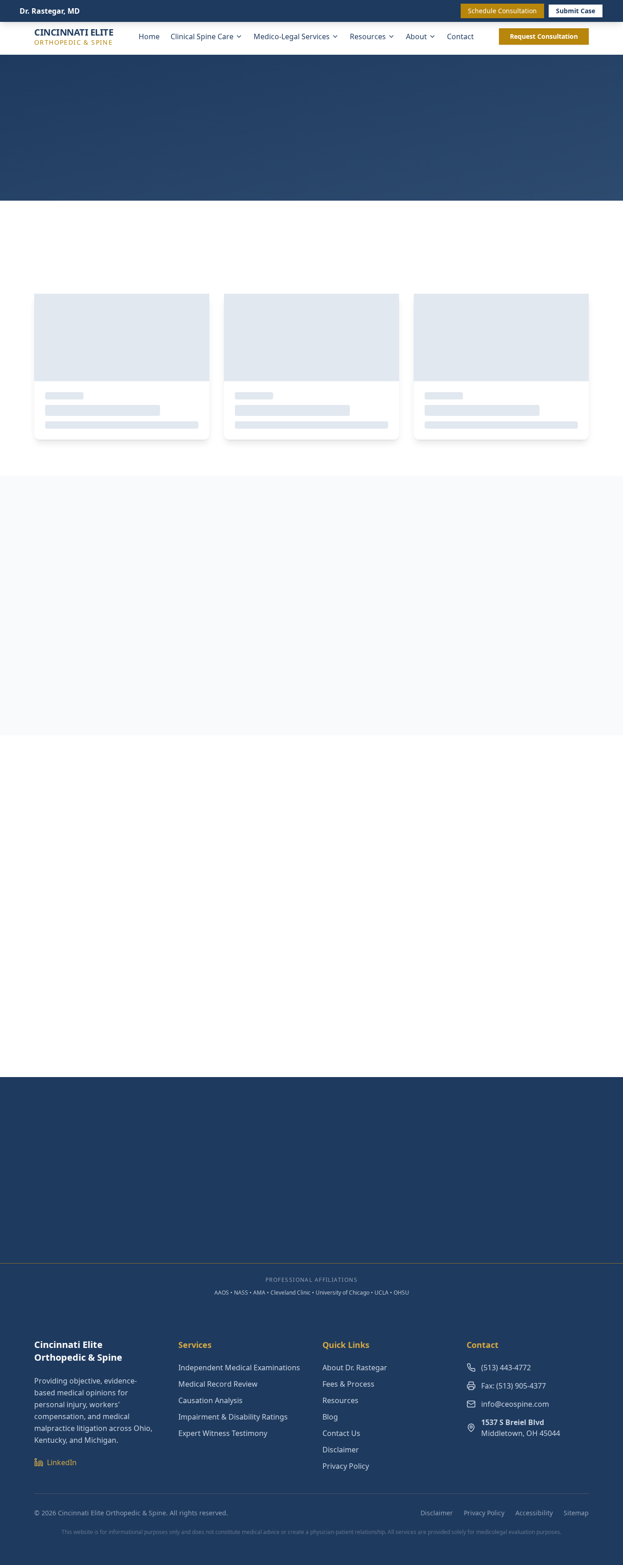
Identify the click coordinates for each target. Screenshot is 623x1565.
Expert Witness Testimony (222, 1433)
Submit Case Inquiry (304, 1229)
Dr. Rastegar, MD (50, 11)
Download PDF (129, 693)
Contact (460, 36)
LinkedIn (62, 1462)
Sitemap (576, 1512)
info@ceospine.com (515, 1404)
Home (149, 36)
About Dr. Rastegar (354, 1368)
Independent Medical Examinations (239, 1368)
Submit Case (575, 10)
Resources (368, 36)
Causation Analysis (210, 1400)
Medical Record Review (218, 1384)
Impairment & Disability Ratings (233, 1417)
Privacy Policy (345, 1466)
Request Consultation (544, 36)
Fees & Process (348, 1384)
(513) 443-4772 (506, 1368)
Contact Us (341, 1433)
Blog (330, 1417)
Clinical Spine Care (202, 36)
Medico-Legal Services (292, 36)
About (416, 36)
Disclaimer (340, 1450)
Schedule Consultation (502, 10)
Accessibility (534, 1512)
